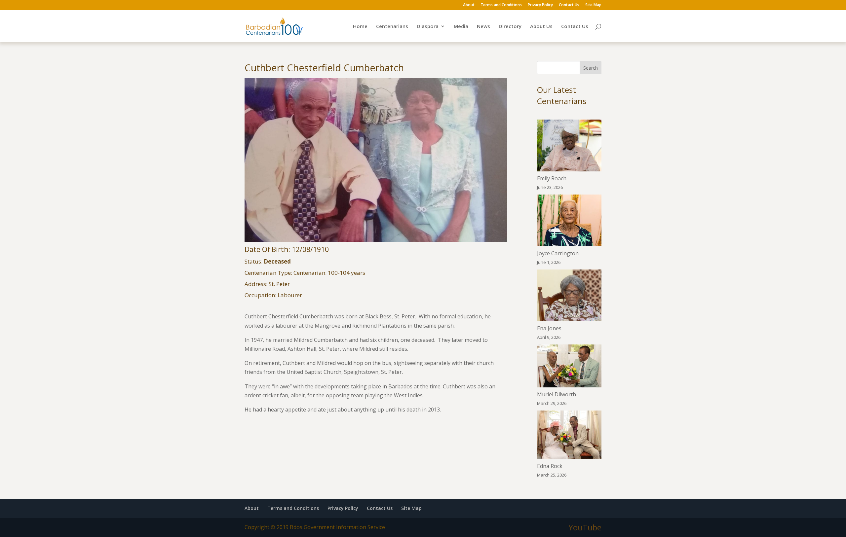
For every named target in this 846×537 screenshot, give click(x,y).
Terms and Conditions (501, 5)
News (483, 26)
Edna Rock (549, 466)
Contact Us (569, 5)
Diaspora (428, 26)
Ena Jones (549, 328)
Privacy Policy (540, 5)
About (469, 5)
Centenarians (392, 26)
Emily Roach (551, 178)
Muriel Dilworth (556, 394)
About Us (541, 26)
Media (461, 26)
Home (360, 26)
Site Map (593, 5)
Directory (510, 26)
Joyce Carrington (558, 253)
